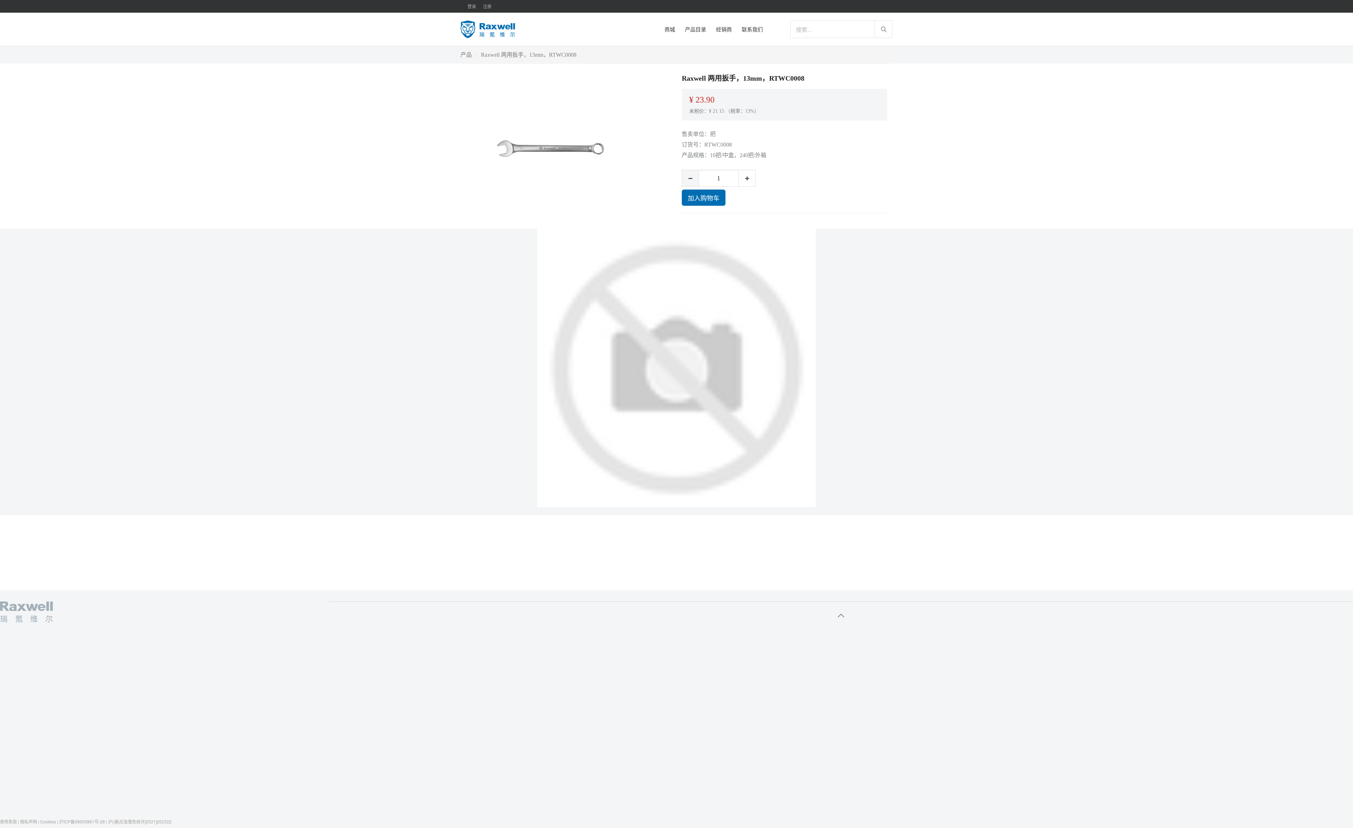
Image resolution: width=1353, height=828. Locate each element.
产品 (466, 55)
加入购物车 (703, 197)
